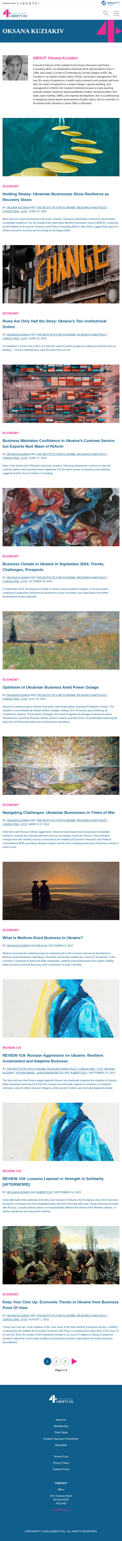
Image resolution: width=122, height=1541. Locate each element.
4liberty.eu (79, 1072)
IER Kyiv (41, 945)
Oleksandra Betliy (50, 1072)
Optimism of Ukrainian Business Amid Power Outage (51, 687)
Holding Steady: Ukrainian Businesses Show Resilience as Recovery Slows (56, 197)
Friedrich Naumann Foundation (61, 1438)
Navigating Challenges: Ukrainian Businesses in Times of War (59, 812)
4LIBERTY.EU (58, 1531)
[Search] (106, 13)
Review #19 (12, 1047)
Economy (11, 186)
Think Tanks (61, 1432)
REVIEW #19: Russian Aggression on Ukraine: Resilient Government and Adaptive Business (53, 1058)
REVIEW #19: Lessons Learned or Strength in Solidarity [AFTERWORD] (53, 1182)
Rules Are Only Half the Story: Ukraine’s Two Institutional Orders (54, 324)
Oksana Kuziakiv (18, 207)
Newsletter (61, 1445)
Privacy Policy (61, 1463)
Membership (61, 1426)
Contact (61, 1483)
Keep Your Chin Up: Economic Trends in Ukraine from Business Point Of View (61, 1305)
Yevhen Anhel (25, 1072)
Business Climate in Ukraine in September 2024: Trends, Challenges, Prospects (53, 567)
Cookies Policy (61, 1469)
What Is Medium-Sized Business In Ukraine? (43, 938)
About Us (61, 1419)
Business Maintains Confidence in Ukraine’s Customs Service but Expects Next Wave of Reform (58, 443)
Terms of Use (61, 1456)
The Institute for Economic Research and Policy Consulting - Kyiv (55, 1069)
